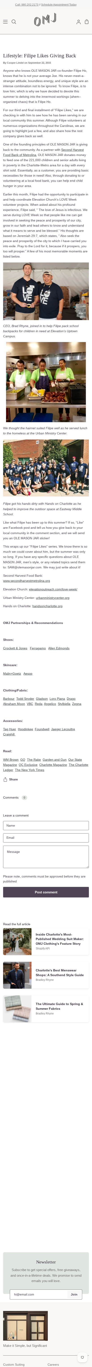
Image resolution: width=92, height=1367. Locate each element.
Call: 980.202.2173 (26, 4)
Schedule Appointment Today (59, 4)
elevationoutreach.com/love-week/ (53, 589)
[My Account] (77, 21)
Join (74, 1294)
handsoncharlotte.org (47, 606)
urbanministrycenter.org (52, 598)
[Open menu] (4, 21)
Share (13, 779)
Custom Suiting (14, 1364)
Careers (53, 1364)
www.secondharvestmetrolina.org (26, 581)
